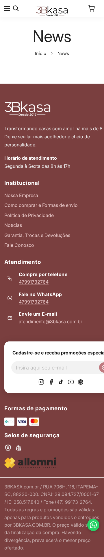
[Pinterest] (80, 382)
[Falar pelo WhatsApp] (93, 525)
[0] (91, 8)
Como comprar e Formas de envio (41, 205)
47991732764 (34, 282)
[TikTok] (61, 382)
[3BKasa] (52, 10)
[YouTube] (71, 382)
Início (40, 53)
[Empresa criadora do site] (30, 462)
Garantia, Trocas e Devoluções (37, 235)
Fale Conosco (19, 245)
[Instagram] (41, 382)
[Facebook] (51, 382)
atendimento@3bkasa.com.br (50, 321)
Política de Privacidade (29, 215)
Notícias (13, 225)
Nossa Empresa (21, 195)
